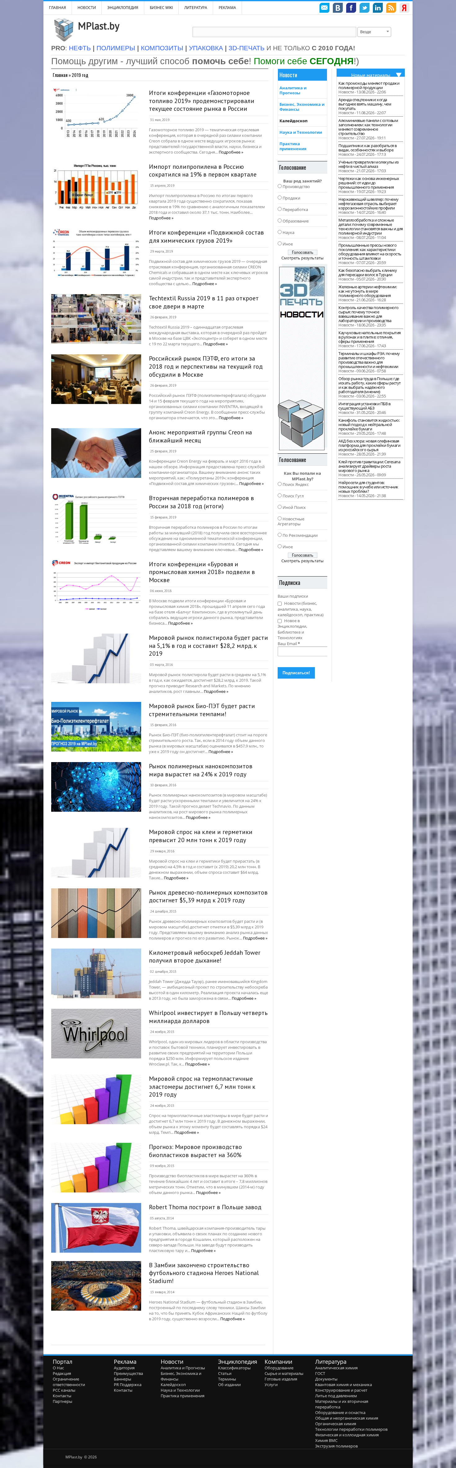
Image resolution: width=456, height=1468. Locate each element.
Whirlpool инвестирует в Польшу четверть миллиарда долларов (208, 1017)
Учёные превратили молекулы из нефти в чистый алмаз (368, 164)
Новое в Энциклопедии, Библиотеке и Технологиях (292, 629)
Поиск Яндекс (296, 484)
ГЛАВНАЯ (57, 7)
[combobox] (374, 32)
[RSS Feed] (391, 9)
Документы (326, 1379)
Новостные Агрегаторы (291, 521)
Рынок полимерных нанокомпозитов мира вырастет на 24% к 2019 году (201, 770)
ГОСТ (320, 1373)
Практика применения (292, 146)
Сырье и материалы (284, 1373)
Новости (87, 7)
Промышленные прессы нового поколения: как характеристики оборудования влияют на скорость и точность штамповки (369, 251)
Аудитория (124, 1368)
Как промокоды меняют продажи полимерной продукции (368, 85)
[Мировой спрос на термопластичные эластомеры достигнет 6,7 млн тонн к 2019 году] (96, 1099)
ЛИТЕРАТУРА (195, 7)
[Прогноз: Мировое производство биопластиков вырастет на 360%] (96, 1167)
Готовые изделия (281, 1379)
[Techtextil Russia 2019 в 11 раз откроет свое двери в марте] (96, 319)
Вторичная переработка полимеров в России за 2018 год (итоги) (201, 502)
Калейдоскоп (293, 120)
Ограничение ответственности (69, 1381)
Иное (288, 244)
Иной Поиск (294, 507)
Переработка (295, 209)
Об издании (229, 1384)
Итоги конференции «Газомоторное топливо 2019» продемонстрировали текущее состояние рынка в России (201, 101)
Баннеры (122, 1379)
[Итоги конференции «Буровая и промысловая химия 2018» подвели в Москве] (96, 585)
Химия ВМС (326, 1440)
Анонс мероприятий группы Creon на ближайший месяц (200, 436)
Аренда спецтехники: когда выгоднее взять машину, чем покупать (364, 104)
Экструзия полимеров (336, 1446)
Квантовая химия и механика (343, 1384)
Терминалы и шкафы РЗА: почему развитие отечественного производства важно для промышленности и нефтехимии (369, 360)
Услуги (271, 1384)
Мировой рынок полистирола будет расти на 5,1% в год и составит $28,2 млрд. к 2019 (208, 646)
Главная (60, 74)
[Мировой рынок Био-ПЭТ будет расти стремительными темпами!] (96, 727)
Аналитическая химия (336, 1368)
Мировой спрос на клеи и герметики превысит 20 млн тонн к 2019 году (201, 836)
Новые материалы (370, 75)
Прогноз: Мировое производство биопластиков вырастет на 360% (195, 1151)
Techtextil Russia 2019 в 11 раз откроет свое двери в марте (204, 302)
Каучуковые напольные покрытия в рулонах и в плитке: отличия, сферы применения (369, 337)
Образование (296, 221)
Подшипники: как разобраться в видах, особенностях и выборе (367, 148)
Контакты (62, 1395)
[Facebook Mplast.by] (351, 9)
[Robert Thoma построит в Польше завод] (96, 1228)
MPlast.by (98, 25)
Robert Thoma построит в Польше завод (205, 1207)
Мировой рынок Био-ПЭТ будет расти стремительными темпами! (202, 710)
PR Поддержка (127, 1384)
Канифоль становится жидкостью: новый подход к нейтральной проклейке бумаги (369, 424)
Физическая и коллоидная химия (347, 1435)
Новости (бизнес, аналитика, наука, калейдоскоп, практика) (301, 608)
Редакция (62, 1373)
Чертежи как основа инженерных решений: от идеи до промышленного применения (368, 183)
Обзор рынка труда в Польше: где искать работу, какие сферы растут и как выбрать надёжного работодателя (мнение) (369, 385)
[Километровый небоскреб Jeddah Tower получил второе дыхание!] (96, 973)
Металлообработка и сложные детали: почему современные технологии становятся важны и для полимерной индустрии (370, 226)
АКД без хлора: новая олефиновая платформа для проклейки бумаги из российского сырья (369, 445)
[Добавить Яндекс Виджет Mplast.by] (404, 9)
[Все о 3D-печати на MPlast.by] (302, 357)
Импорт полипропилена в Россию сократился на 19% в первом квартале (203, 171)
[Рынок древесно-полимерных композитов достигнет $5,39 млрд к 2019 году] (96, 913)
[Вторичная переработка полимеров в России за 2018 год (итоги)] (96, 519)
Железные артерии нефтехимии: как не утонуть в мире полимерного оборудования (367, 291)
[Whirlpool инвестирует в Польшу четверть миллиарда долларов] (96, 1033)
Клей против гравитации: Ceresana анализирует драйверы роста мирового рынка (369, 466)
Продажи (291, 198)
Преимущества (128, 1373)
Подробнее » (231, 152)
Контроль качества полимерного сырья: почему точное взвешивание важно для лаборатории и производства (368, 314)
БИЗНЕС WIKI (161, 7)
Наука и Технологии (300, 132)
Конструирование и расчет (341, 1390)
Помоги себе (304, 61)
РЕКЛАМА (227, 7)
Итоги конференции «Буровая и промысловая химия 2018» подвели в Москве (202, 572)
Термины (227, 1379)
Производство (296, 186)
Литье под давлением (336, 1395)
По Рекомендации (300, 535)
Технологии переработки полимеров (351, 1429)
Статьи (224, 1373)
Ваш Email (289, 643)
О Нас (58, 1368)
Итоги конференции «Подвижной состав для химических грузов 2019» (206, 236)
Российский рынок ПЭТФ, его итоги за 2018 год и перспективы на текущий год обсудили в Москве (206, 366)
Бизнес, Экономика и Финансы (301, 106)
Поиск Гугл (293, 496)
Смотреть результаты (302, 258)
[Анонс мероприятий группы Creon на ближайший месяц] (96, 453)
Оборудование (279, 1368)
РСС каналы (64, 1390)
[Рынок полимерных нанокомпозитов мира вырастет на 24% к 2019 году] (96, 787)
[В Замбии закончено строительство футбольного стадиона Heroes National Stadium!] (96, 1286)
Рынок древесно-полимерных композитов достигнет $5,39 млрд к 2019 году (208, 896)
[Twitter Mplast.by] (364, 9)
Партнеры (62, 1401)
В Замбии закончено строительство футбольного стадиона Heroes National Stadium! (204, 1273)
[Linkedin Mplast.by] (378, 9)
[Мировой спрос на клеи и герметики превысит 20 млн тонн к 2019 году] (96, 853)
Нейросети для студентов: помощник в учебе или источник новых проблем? (368, 487)
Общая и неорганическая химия (346, 1418)
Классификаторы (234, 1368)
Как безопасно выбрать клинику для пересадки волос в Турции (367, 272)
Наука (288, 232)
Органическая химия (335, 1423)
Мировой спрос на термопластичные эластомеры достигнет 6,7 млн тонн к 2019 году (202, 1086)
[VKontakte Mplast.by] (338, 9)
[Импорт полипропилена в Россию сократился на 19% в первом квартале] (96, 187)
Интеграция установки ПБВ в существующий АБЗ (364, 406)
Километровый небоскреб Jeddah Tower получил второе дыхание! (204, 957)
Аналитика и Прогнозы (292, 90)
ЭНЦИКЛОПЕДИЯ (122, 7)
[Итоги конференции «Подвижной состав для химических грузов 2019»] (96, 253)
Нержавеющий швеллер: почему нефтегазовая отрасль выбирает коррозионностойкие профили (368, 203)
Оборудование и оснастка (340, 1412)
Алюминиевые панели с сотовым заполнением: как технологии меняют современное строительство (368, 127)
